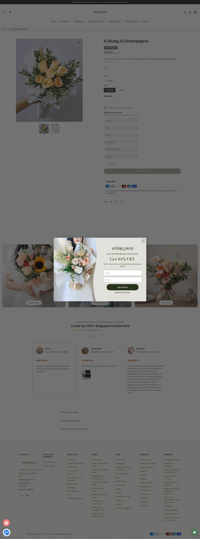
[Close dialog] (143, 241)
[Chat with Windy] (194, 532)
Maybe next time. (122, 292)
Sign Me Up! (123, 287)
